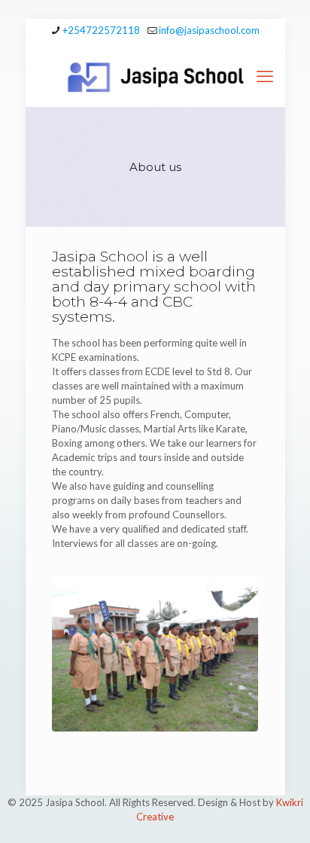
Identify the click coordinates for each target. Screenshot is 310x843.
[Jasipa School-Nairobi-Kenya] (155, 76)
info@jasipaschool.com (209, 30)
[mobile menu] (265, 76)
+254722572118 (101, 30)
